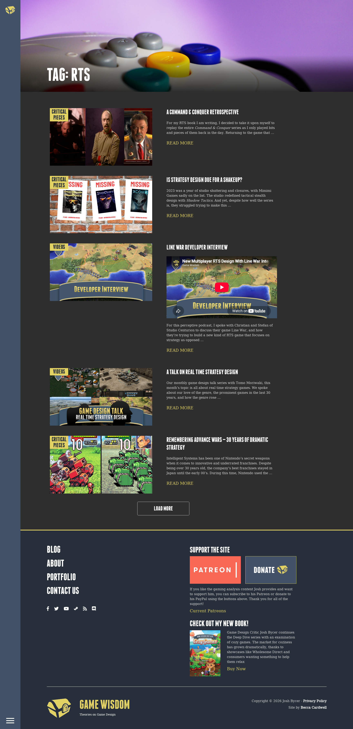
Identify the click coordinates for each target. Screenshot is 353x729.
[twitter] (56, 609)
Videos (59, 247)
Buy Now (236, 669)
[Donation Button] (270, 568)
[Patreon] (215, 568)
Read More (179, 143)
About (55, 563)
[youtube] (66, 609)
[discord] (94, 609)
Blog (53, 549)
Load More (163, 508)
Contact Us (63, 590)
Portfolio (61, 577)
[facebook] (48, 609)
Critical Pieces (59, 114)
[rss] (85, 609)
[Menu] (10, 721)
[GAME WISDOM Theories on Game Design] (88, 724)
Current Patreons (208, 611)
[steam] (76, 609)
